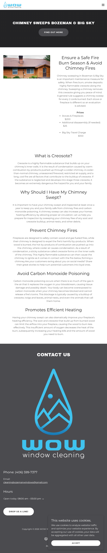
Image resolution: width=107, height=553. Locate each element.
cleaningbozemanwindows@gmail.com (25, 482)
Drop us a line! (18, 511)
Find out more (53, 32)
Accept (76, 543)
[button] (103, 5)
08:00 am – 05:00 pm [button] (29, 498)
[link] (12, 5)
